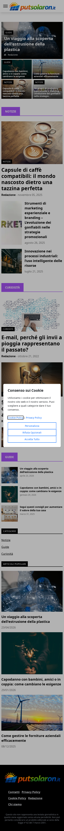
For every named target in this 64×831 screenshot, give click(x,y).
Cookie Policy (15, 417)
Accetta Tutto (32, 439)
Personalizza (32, 425)
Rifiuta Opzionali (32, 432)
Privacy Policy (34, 417)
